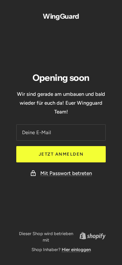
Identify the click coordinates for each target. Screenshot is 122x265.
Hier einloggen (76, 249)
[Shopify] (91, 237)
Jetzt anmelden (61, 154)
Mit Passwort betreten (66, 173)
